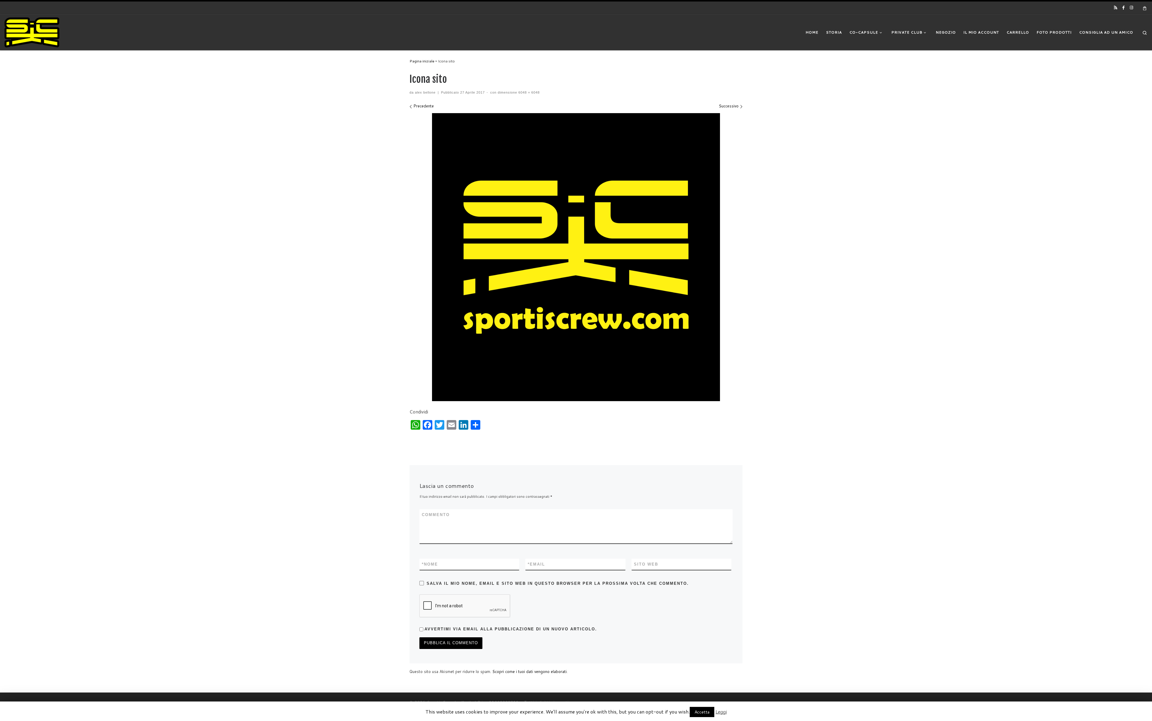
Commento (436, 514)
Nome (430, 564)
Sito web (646, 564)
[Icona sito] (576, 257)
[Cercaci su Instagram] (1131, 8)
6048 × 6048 (528, 92)
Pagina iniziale (422, 61)
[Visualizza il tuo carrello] (1145, 8)
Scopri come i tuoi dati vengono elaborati (529, 671)
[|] (31, 32)
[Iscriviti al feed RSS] (1115, 8)
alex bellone (425, 92)
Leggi (721, 711)
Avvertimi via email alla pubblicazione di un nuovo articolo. (510, 629)
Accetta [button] (702, 712)
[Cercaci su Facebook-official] (1123, 8)
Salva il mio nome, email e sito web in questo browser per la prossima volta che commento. (558, 583)
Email (536, 564)
